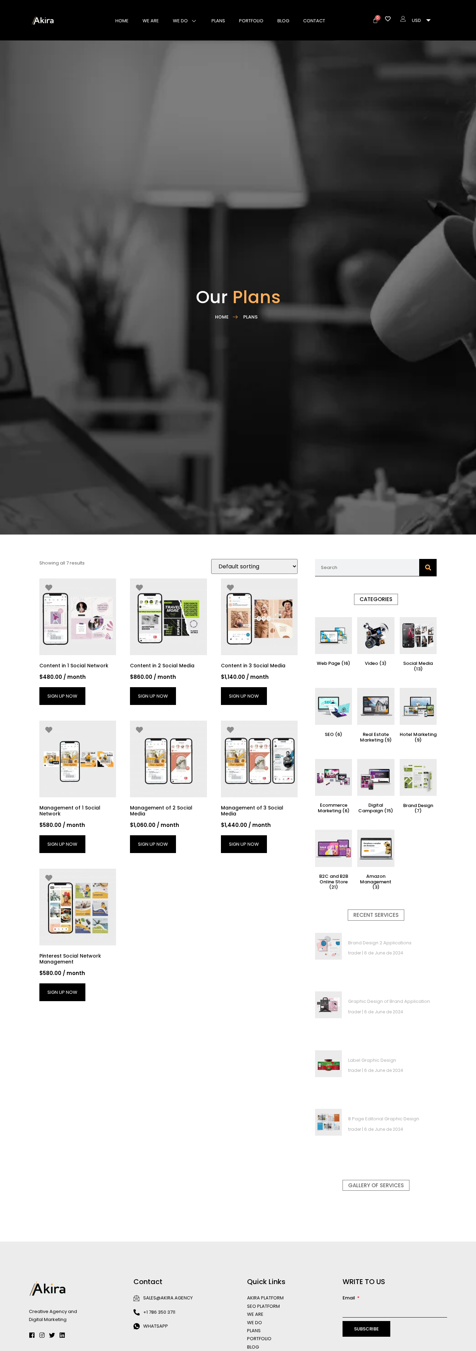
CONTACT (314, 20)
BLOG (283, 20)
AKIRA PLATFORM (265, 1298)
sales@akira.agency (168, 1298)
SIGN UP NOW (62, 696)
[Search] (428, 567)
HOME (122, 20)
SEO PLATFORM (263, 1306)
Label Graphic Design (372, 1060)
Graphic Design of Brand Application (389, 1001)
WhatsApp (155, 1326)
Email (349, 1298)
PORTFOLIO (251, 20)
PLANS (218, 20)
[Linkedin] (62, 1335)
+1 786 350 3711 (159, 1312)
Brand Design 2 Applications (380, 942)
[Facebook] (32, 1335)
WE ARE (255, 1314)
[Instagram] (42, 1335)
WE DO (180, 20)
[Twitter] (52, 1335)
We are (151, 20)
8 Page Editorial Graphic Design (383, 1118)
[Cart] (375, 20)
